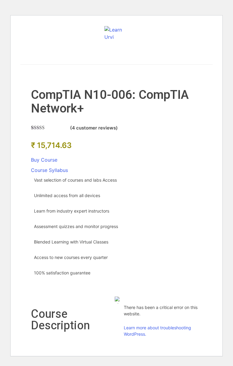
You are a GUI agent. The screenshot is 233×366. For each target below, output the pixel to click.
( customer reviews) (94, 128)
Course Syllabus (49, 170)
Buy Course (44, 160)
